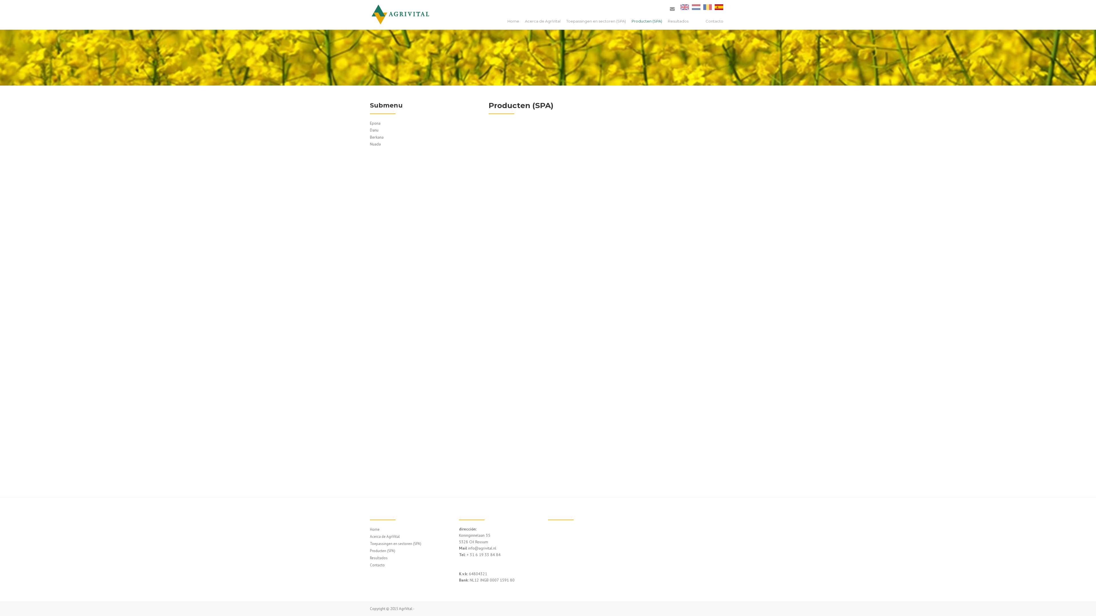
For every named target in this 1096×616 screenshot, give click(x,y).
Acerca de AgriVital (543, 21)
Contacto (714, 21)
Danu (374, 130)
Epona (375, 123)
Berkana (377, 137)
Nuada (375, 144)
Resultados (678, 21)
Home (513, 21)
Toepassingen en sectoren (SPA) (596, 21)
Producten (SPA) (647, 21)
